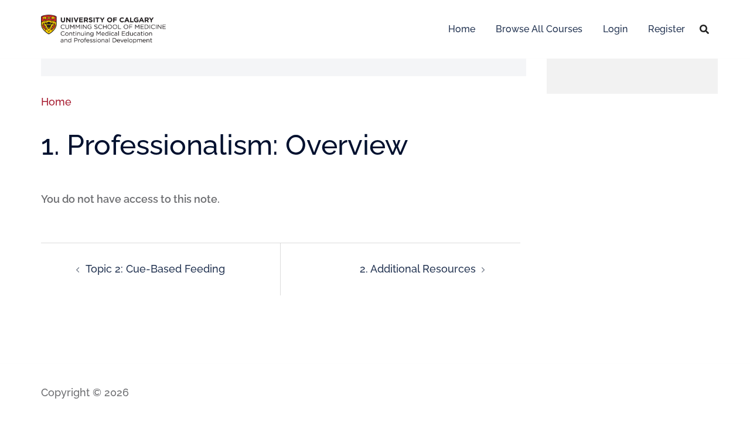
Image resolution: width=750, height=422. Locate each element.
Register (666, 29)
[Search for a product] (704, 29)
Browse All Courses (539, 29)
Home (461, 29)
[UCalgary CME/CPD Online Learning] (103, 28)
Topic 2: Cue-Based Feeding (155, 269)
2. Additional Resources (418, 269)
